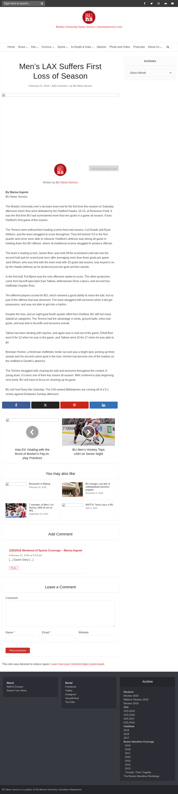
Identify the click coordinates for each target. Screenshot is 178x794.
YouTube (70, 702)
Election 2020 (131, 695)
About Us (153, 46)
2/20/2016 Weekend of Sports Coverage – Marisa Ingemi (45, 550)
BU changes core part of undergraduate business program (98, 487)
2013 (128, 768)
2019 (126, 730)
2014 (128, 764)
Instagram (70, 694)
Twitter (68, 690)
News (21, 46)
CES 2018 (129, 714)
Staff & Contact (15, 686)
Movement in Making (39, 484)
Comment (12, 598)
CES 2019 (129, 711)
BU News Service (82, 85)
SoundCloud (72, 698)
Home (11, 46)
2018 (126, 734)
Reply (14, 568)
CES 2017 (129, 718)
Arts (33, 46)
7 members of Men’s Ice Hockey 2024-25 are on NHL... (41, 507)
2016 (128, 757)
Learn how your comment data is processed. (78, 664)
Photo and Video (120, 46)
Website (84, 632)
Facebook (70, 686)
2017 (126, 737)
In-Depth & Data (81, 46)
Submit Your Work (16, 690)
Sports (61, 46)
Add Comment (59, 85)
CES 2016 (129, 722)
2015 (128, 760)
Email (46, 632)
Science (47, 46)
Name (10, 632)
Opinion (101, 46)
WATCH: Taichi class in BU (99, 504)
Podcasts (139, 46)
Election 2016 (131, 703)
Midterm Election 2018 (136, 699)
